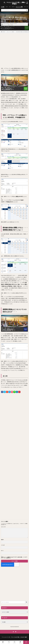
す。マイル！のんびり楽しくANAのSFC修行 (14, 3)
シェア (9, 643)
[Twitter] (5, 392)
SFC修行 (2, 6)
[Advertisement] (14, 50)
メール (3, 545)
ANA (7, 6)
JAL (9, 6)
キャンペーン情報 (19, 6)
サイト (2, 550)
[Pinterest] (19, 392)
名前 (2, 539)
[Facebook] (2, 392)
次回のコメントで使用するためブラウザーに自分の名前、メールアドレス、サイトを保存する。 (14, 557)
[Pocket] (12, 392)
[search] (26, 10)
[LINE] (14, 392)
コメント (3, 526)
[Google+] (7, 392)
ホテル (13, 6)
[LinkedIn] (17, 392)
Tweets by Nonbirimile (14, 626)
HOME (3, 31)
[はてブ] (9, 392)
